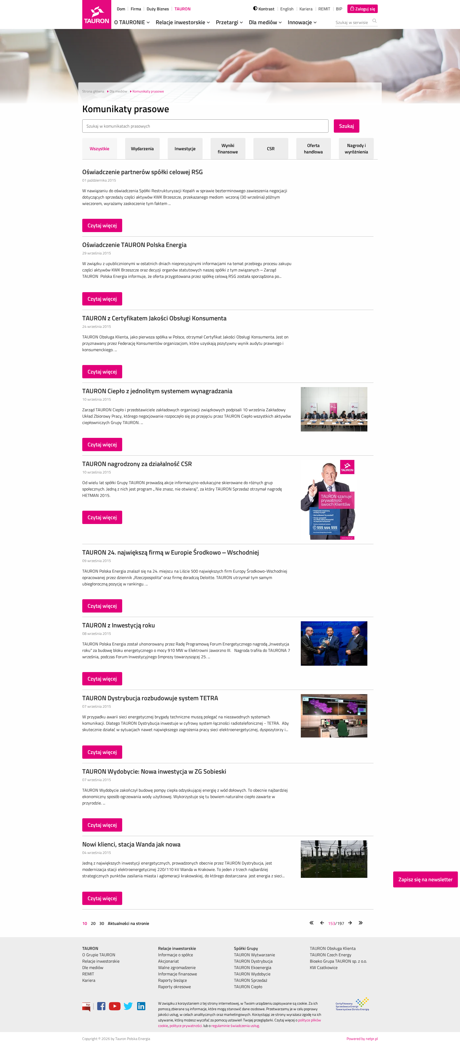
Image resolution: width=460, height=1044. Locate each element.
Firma (136, 9)
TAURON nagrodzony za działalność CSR (137, 463)
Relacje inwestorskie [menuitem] (101, 961)
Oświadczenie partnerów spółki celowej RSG (142, 172)
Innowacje (300, 22)
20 (93, 923)
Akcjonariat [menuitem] (168, 961)
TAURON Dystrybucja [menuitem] (253, 961)
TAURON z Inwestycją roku (118, 625)
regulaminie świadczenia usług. (235, 1025)
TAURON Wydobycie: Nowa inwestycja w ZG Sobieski (154, 771)
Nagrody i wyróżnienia (356, 148)
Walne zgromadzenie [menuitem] (177, 967)
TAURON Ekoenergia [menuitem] (252, 967)
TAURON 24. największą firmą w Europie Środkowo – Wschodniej (170, 552)
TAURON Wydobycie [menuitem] (252, 974)
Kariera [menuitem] (88, 980)
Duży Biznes (158, 9)
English (287, 9)
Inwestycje (185, 148)
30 (101, 923)
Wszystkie (99, 148)
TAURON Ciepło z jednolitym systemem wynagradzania (157, 391)
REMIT (324, 9)
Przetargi (228, 22)
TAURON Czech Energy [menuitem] (330, 954)
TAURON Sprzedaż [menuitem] (250, 980)
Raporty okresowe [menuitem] (174, 986)
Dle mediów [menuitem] (92, 967)
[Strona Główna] (96, 14)
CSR (271, 148)
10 (85, 923)
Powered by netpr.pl (362, 1038)
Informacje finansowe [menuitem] (177, 974)
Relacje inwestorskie (181, 22)
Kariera (306, 9)
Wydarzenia (142, 148)
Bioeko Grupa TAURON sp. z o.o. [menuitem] (338, 961)
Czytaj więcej (102, 225)
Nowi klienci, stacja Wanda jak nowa (131, 844)
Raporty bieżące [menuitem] (172, 980)
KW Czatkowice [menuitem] (324, 967)
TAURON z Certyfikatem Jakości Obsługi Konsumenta (154, 318)
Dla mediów (263, 22)
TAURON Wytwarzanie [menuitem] (254, 954)
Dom (121, 9)
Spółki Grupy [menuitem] (246, 948)
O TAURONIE (130, 22)
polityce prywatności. (186, 1025)
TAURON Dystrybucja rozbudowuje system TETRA (150, 698)
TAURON (183, 9)
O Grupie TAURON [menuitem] (98, 954)
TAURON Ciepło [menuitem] (248, 986)
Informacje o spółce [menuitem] (175, 954)
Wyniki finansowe (228, 148)
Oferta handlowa (313, 148)
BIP (339, 9)
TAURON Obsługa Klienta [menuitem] (333, 948)
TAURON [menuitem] (90, 948)
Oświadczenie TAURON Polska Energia (134, 244)
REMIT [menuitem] (88, 974)
